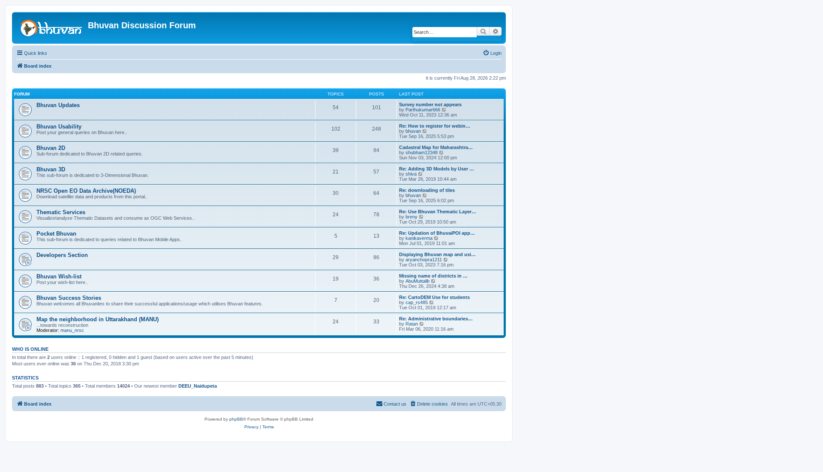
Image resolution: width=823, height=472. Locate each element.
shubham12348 (421, 152)
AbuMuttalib (417, 281)
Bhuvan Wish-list (58, 276)
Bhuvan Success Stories (68, 298)
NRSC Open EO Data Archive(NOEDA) (86, 191)
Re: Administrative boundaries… (436, 318)
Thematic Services (60, 212)
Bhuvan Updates (58, 105)
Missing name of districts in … (433, 275)
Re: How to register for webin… (434, 125)
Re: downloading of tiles (427, 190)
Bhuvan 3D (50, 169)
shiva (411, 173)
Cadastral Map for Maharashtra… (436, 147)
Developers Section (62, 255)
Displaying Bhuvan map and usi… (437, 254)
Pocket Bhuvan (56, 233)
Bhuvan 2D (50, 148)
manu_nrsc (72, 330)
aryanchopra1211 (423, 259)
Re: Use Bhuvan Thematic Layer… (437, 211)
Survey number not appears (430, 104)
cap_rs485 (416, 302)
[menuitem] (492, 53)
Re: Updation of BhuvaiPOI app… (437, 233)
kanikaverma (419, 238)
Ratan (411, 323)
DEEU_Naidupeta (197, 385)
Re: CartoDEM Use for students (434, 297)
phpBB (236, 419)
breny (411, 216)
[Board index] (51, 27)
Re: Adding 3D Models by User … (436, 168)
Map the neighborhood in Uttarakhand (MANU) (97, 319)
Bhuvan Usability (58, 126)
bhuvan (413, 131)
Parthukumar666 (422, 109)
